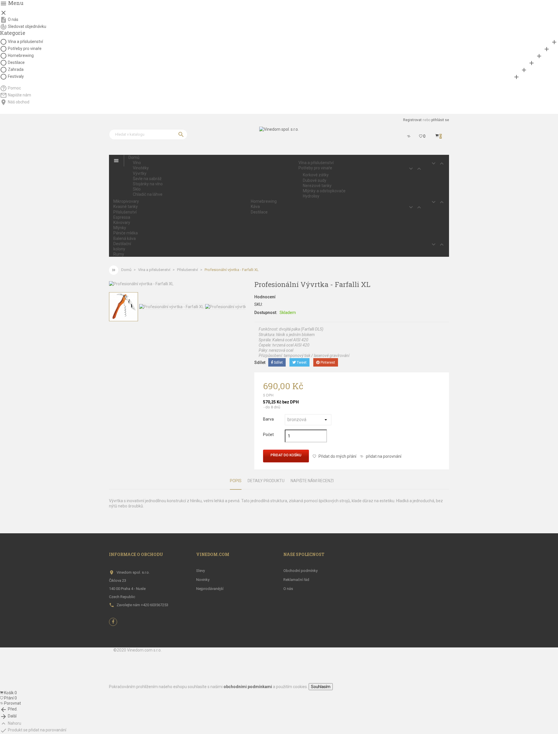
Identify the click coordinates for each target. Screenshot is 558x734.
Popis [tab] (236, 480)
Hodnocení (265, 297)
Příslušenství (125, 212)
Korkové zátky (316, 175)
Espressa (121, 217)
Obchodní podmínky (300, 570)
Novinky (203, 579)
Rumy (118, 254)
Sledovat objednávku (27, 26)
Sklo (137, 189)
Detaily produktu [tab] (266, 480)
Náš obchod (18, 102)
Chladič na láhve (147, 194)
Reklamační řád (296, 579)
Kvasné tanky (125, 206)
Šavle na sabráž (147, 178)
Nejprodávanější (209, 588)
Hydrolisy (311, 196)
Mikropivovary (126, 201)
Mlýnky (119, 227)
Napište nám (19, 95)
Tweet (301, 362)
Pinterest (327, 362)
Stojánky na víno (148, 184)
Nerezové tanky (317, 185)
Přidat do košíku (286, 455)
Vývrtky (139, 173)
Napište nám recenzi (312, 480)
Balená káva (124, 238)
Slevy (200, 570)
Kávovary (121, 222)
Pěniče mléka (125, 233)
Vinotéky (141, 168)
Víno (137, 162)
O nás (13, 19)
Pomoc (14, 88)
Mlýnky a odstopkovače (324, 191)
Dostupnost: (265, 312)
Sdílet (278, 362)
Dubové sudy (314, 180)
